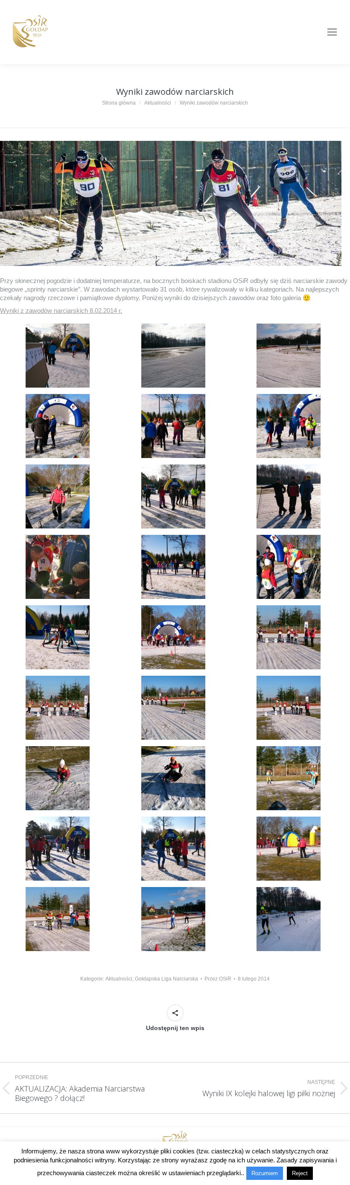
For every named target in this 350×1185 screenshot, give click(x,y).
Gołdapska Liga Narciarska (166, 979)
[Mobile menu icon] (332, 32)
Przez (217, 979)
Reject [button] (300, 1173)
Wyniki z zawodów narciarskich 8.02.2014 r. (61, 310)
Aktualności (118, 979)
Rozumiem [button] (264, 1173)
